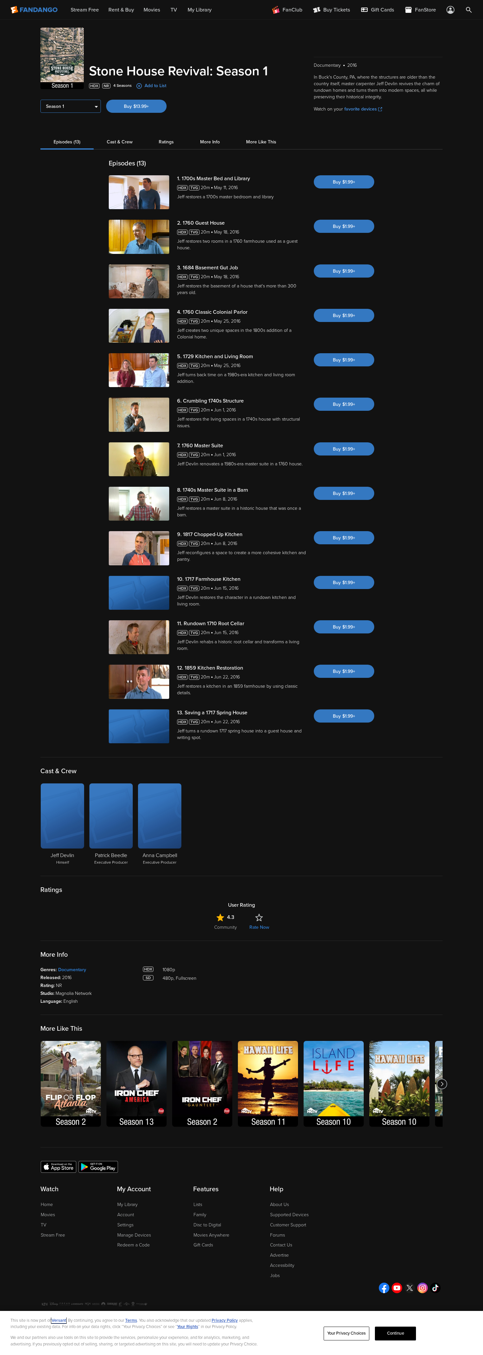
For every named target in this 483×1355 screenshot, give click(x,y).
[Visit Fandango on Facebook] (384, 1287)
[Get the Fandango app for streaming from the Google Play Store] (98, 1166)
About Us (279, 1204)
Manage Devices (134, 1235)
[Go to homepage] (34, 10)
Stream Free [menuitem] (85, 10)
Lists (198, 1204)
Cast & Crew (119, 142)
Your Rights (187, 1326)
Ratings (166, 142)
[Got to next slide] (442, 1084)
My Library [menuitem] (200, 10)
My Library (127, 1204)
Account (125, 1215)
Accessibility (282, 1265)
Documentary (72, 970)
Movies (48, 1215)
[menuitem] (377, 10)
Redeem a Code (133, 1245)
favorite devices (360, 109)
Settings (125, 1225)
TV (43, 1225)
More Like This (261, 142)
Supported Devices (289, 1215)
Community (225, 927)
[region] (241, 1333)
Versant (59, 1320)
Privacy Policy (225, 1320)
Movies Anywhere (211, 1235)
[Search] (469, 10)
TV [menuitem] (174, 10)
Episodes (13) (67, 142)
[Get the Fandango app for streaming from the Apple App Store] (58, 1166)
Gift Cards (203, 1245)
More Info (210, 142)
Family (200, 1215)
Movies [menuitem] (152, 10)
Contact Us (281, 1245)
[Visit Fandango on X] (409, 1287)
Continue (395, 1333)
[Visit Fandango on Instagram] (422, 1287)
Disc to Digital (207, 1225)
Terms (131, 1320)
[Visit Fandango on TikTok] (435, 1287)
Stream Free (53, 1235)
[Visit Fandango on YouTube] (396, 1287)
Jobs (275, 1275)
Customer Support (288, 1225)
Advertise (279, 1255)
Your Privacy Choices (346, 1333)
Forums (277, 1235)
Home (47, 1204)
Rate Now (259, 927)
